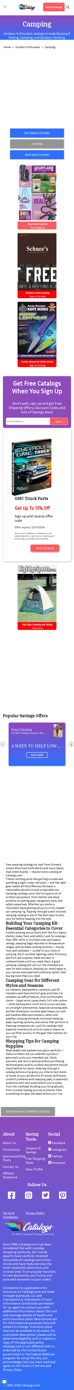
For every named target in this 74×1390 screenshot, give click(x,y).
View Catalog (45, 548)
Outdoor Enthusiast (27, 47)
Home (7, 47)
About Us (9, 1143)
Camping (26, 37)
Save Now (37, 755)
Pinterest (58, 1163)
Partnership (11, 1149)
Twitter (57, 1156)
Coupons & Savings (33, 1150)
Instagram (59, 1149)
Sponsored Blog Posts (14, 1158)
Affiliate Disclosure (10, 1175)
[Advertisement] (37, 89)
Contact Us (10, 1167)
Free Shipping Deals (35, 1160)
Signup (59, 421)
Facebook (58, 1143)
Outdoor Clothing (52, 37)
